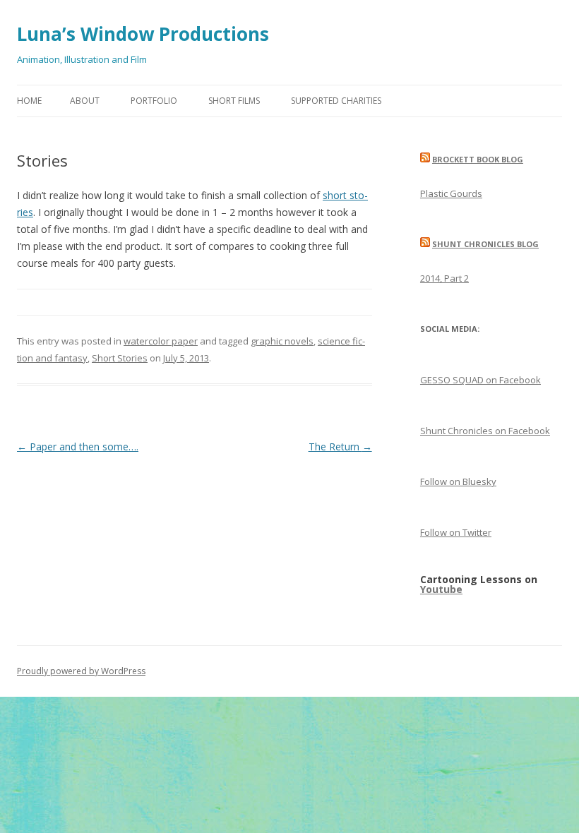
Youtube (441, 589)
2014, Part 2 (444, 278)
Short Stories (120, 358)
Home (29, 101)
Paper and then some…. (77, 446)
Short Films (234, 101)
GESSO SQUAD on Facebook (480, 379)
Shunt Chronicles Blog (485, 244)
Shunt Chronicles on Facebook (485, 430)
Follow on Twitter (455, 532)
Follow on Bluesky (458, 481)
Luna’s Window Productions (143, 34)
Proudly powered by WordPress (81, 671)
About (85, 101)
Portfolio (154, 101)
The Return (340, 446)
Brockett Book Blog (477, 159)
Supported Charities (336, 101)
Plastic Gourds (451, 193)
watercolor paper (161, 341)
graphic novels (282, 341)
